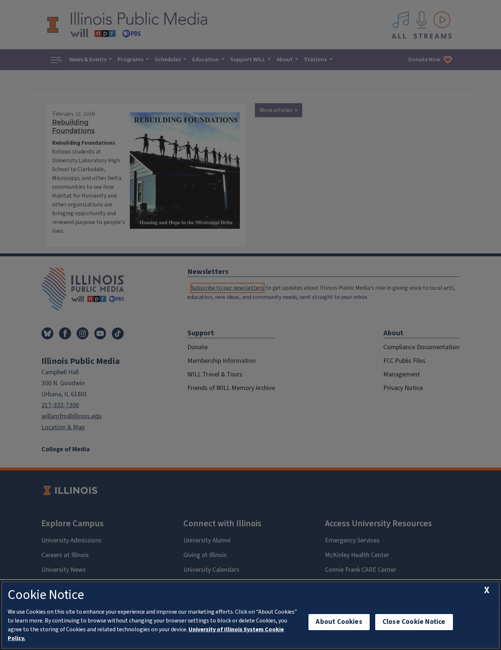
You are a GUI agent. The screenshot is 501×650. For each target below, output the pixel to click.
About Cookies (339, 622)
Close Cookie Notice (414, 622)
